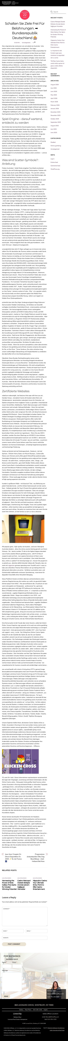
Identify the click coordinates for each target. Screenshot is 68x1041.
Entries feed (54, 162)
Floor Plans (28, 1010)
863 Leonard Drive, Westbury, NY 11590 (33, 1023)
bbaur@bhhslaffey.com (55, 994)
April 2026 (54, 98)
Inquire (46, 1010)
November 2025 (55, 115)
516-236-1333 (37, 1010)
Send (6, 996)
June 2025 (54, 132)
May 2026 (54, 95)
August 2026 (55, 84)
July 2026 (54, 88)
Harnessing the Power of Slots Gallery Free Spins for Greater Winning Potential (9, 885)
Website (5, 938)
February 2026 (55, 105)
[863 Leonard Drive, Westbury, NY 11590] (10, 4)
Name (5, 931)
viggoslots (11, 565)
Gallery (21, 1010)
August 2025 (55, 126)
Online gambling (56, 146)
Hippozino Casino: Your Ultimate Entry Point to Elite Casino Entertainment (40, 885)
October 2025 (55, 119)
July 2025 (54, 129)
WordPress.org (55, 169)
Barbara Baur (12, 959)
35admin (17, 42)
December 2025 (55, 112)
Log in (52, 159)
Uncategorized (26, 42)
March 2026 (54, 102)
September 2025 (56, 122)
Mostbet (53, 142)
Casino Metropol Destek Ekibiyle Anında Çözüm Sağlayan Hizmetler (23, 885)
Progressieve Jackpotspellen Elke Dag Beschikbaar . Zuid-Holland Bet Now (35, 857)
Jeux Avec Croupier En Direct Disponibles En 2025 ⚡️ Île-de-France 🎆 (13, 857)
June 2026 (54, 91)
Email (29, 931)
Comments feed (55, 166)
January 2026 (55, 108)
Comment (6, 909)
